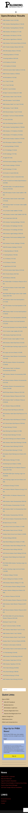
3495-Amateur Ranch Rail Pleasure (11, 419)
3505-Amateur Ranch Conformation (12, 648)
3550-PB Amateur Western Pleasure (12, 600)
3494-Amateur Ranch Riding (10, 549)
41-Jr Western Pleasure (9, 596)
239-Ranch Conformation (9, 645)
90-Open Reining (7, 427)
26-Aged (5, 157)
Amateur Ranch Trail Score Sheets (11, 641)
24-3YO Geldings (7, 154)
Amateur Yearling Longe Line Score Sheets (14, 569)
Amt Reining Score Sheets (9, 464)
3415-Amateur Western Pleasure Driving (13, 489)
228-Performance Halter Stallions (11, 70)
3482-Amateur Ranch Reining (10, 446)
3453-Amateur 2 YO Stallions (10, 131)
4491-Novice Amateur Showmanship (12, 519)
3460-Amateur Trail (8, 108)
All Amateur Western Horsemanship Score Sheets (13, 387)
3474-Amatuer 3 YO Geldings (10, 229)
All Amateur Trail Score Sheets (10, 115)
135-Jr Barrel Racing (8, 671)
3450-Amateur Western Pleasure (11, 396)
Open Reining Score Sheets (10, 431)
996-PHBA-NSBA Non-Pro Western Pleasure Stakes (14, 469)
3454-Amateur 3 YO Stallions (10, 135)
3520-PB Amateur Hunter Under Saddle (13, 192)
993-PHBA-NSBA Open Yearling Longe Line (14, 473)
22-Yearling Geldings (8, 146)
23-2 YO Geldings (7, 150)
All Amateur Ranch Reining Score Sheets (13, 454)
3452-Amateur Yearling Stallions (11, 127)
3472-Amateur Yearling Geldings (11, 222)
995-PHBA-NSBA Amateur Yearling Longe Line (15, 563)
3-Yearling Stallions (8, 58)
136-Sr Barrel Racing (8, 668)
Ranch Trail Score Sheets (9, 626)
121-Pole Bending (7, 652)
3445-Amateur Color (8, 20)
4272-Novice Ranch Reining (10, 450)
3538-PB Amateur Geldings (10, 247)
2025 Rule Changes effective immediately (11, 787)
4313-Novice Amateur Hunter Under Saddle (14, 287)
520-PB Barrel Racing (8, 675)
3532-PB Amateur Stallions (10, 142)
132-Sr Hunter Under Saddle (10, 331)
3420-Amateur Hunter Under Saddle (12, 214)
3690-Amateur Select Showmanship (12, 501)
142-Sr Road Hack (7, 218)
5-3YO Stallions (7, 66)
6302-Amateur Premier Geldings (11, 243)
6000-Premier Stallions (8, 73)
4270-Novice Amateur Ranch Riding (12, 553)
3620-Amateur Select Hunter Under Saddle (13, 198)
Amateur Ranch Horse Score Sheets (12, 534)
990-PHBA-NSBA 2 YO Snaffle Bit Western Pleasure (13, 188)
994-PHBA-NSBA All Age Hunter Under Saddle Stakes (14, 295)
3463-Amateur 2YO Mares (9, 31)
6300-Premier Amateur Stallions (11, 138)
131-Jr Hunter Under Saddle (10, 210)
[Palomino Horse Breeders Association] (14, 5)
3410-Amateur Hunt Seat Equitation (12, 317)
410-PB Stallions (7, 77)
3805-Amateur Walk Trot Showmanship (13, 509)
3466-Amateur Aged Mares (10, 39)
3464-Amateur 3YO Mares (9, 35)
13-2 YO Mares (6, 258)
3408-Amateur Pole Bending (10, 656)
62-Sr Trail (5, 85)
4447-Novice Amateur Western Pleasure (13, 610)
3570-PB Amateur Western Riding (11, 586)
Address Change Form (7, 716)
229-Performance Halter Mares (11, 270)
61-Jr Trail (5, 81)
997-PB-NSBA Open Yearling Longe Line (13, 346)
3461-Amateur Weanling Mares (11, 24)
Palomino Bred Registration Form (12, 713)
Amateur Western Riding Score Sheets (12, 590)
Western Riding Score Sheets (10, 579)
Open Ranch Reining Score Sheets (11, 438)
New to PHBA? (5, 699)
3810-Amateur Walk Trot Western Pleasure (14, 400)
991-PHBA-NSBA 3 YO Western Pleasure (13, 281)
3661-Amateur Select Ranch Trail (11, 629)
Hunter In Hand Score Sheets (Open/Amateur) (14, 180)
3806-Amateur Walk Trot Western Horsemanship (11, 369)
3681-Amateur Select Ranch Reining (12, 442)
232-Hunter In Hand (8, 173)
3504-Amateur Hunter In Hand (10, 177)
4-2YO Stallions (7, 62)
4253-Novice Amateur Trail (10, 112)
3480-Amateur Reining (8, 460)
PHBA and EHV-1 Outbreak (8, 776)
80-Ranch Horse (7, 522)
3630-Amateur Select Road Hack (11, 342)
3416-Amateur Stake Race (9, 660)
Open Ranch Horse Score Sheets (11, 526)
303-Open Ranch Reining (9, 435)
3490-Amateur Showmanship (10, 515)
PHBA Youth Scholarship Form (9, 722)
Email (5, 738)
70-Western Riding (7, 575)
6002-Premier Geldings (9, 165)
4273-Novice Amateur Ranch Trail (11, 637)
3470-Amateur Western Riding (10, 582)
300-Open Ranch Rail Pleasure (10, 410)
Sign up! (14, 756)
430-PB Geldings (7, 169)
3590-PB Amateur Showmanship (11, 505)
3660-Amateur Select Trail (9, 96)
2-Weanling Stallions (8, 54)
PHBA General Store (7, 719)
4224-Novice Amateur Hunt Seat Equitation (14, 321)
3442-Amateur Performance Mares (12, 43)
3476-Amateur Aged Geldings (10, 233)
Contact (3, 803)
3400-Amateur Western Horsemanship (13, 374)
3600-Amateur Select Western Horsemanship (14, 356)
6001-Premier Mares (8, 274)
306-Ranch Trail (7, 622)
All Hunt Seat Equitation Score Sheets (12, 327)
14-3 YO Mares (6, 262)
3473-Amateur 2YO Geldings (10, 226)
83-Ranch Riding (7, 538)
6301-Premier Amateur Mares (10, 47)
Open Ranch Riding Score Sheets (11, 542)
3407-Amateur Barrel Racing (10, 679)
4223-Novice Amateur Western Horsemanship (14, 380)
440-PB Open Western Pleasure (11, 392)
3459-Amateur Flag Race (9, 664)
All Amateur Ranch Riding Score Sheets (13, 557)
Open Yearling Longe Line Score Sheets (13, 479)
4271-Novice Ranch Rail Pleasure (11, 423)
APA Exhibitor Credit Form (10, 708)
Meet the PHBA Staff (6, 778)
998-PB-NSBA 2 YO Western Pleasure (12, 495)
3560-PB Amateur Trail (9, 100)
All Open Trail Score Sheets (10, 93)
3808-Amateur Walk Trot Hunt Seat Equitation (14, 311)
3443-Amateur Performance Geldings (12, 237)
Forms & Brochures (6, 799)
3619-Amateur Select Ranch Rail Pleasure (13, 413)
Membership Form (8, 705)
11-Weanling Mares (8, 251)
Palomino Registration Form (11, 710)
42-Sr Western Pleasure (9, 406)
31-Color (5, 119)
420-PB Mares (6, 278)
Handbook (3, 801)
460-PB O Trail (6, 89)
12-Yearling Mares (7, 255)
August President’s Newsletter (9, 781)
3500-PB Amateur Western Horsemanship (13, 362)
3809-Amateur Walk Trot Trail (10, 104)
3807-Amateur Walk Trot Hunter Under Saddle (15, 204)
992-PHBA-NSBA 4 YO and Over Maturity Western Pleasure (13, 617)
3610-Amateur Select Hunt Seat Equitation (13, 299)
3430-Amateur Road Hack (9, 335)
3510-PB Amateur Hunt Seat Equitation (13, 305)
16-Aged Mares (7, 266)
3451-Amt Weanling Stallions (10, 123)
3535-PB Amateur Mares (9, 51)
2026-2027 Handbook (9, 702)
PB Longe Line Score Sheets (10, 352)
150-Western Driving (8, 485)
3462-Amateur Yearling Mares (10, 28)
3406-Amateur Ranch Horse (10, 530)
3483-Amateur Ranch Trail (9, 633)
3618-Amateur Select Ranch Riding (11, 545)
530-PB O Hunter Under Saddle (11, 339)
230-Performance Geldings (10, 161)
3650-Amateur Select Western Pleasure (13, 604)
